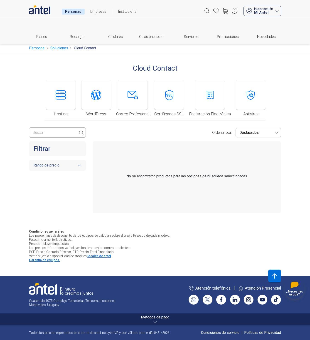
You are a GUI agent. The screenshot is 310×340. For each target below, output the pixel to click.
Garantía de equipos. (44, 260)
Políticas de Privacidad (262, 332)
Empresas (98, 11)
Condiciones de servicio (220, 332)
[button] (43, 31)
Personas (73, 11)
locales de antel (99, 256)
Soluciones (59, 48)
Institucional (127, 11)
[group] (60, 100)
